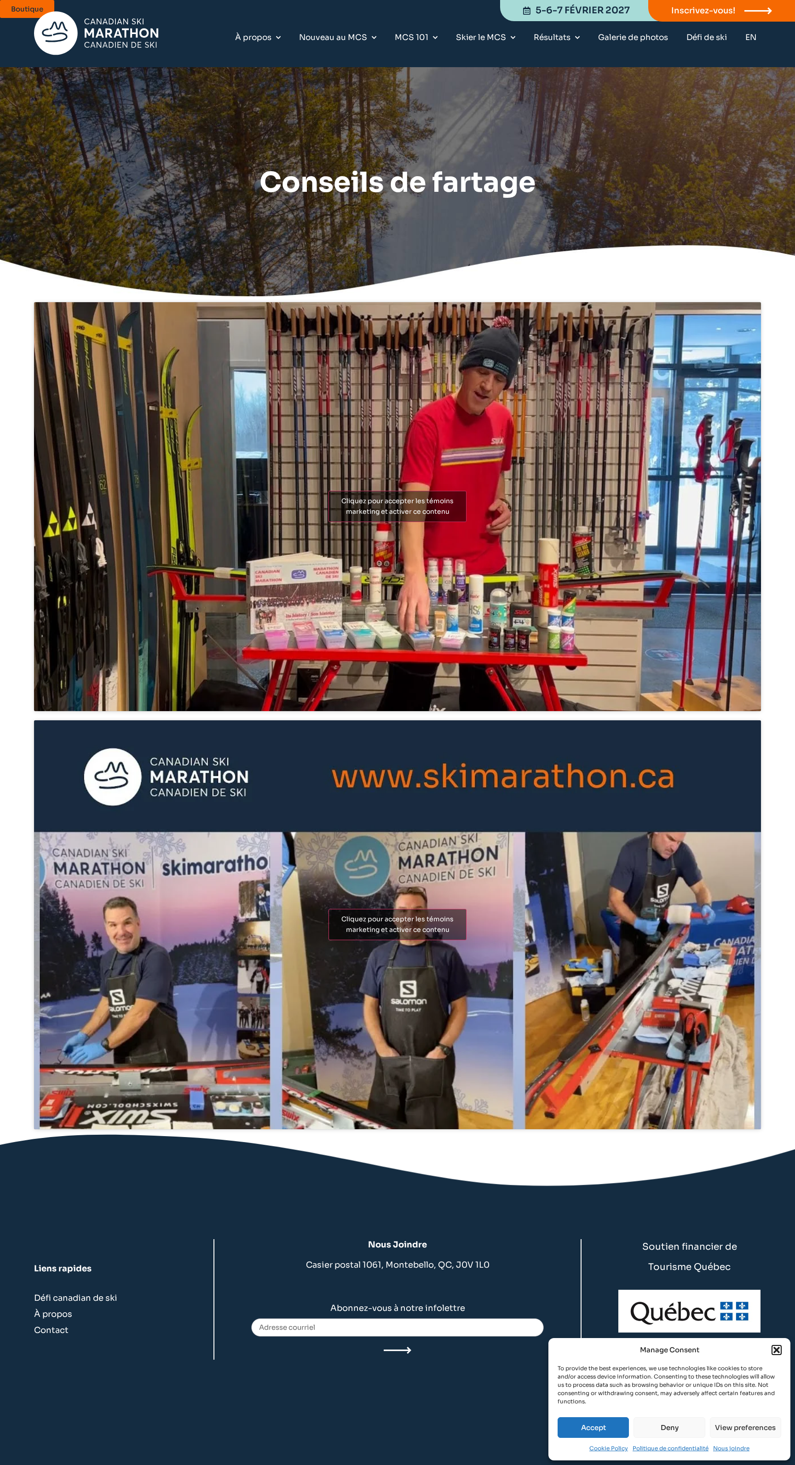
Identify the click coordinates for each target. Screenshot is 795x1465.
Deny (670, 1427)
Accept (593, 1427)
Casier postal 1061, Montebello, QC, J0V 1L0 (398, 1265)
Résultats (552, 37)
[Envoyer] (397, 1350)
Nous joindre (731, 1448)
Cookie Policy (608, 1448)
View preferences (745, 1427)
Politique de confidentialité (671, 1448)
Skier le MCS (481, 37)
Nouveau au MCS (333, 37)
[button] (776, 1350)
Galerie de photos (633, 37)
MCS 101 (411, 37)
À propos (253, 37)
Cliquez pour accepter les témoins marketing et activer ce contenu (397, 506)
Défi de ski (706, 37)
